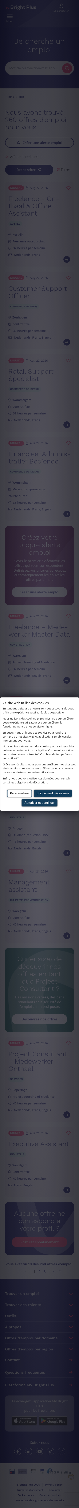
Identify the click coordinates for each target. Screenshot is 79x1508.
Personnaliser (19, 793)
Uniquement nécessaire (53, 793)
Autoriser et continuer (39, 803)
